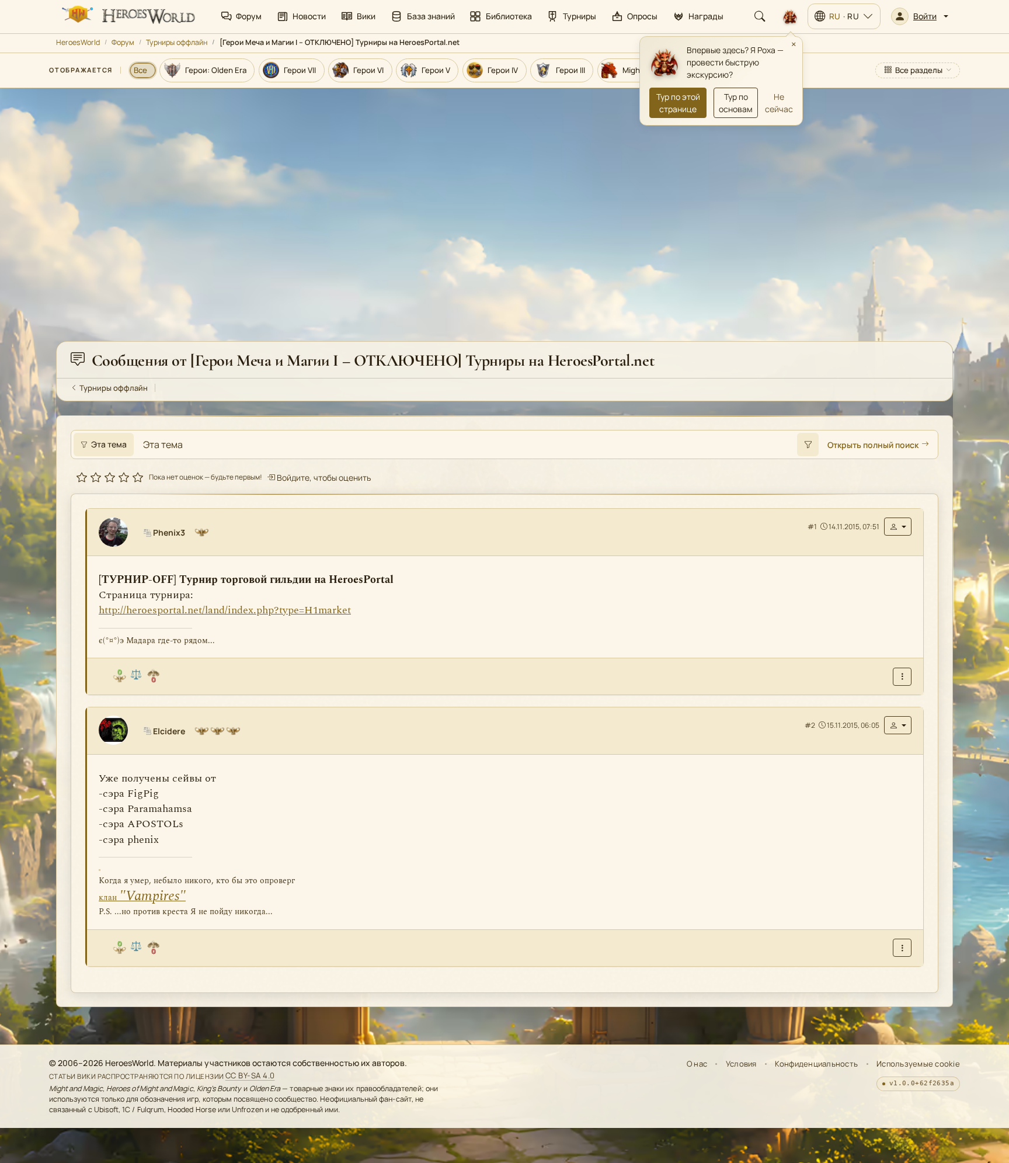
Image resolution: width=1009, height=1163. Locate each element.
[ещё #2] (902, 948)
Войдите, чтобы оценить (323, 477)
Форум (123, 42)
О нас (697, 1063)
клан (142, 897)
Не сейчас (779, 102)
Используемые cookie (918, 1063)
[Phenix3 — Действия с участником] (897, 527)
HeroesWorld (78, 42)
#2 (810, 725)
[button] (919, 16)
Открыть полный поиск (872, 444)
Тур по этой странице (678, 102)
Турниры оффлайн (176, 42)
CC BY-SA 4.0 (250, 1076)
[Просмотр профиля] (118, 532)
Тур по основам (736, 102)
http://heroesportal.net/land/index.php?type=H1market (225, 610)
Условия (741, 1063)
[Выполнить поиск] (807, 444)
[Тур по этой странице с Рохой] (790, 16)
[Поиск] (760, 16)
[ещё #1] (902, 676)
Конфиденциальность (816, 1063)
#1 (812, 526)
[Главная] (127, 16)
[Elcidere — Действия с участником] (897, 725)
